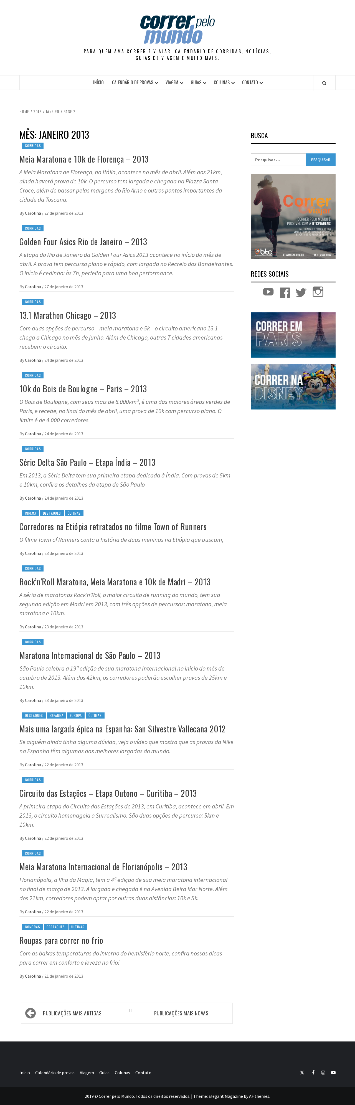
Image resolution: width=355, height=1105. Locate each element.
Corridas (33, 145)
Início (98, 82)
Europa (76, 715)
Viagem (172, 82)
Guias (196, 82)
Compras (32, 926)
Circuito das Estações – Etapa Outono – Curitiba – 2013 (108, 793)
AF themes (259, 1096)
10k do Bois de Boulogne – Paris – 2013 (83, 388)
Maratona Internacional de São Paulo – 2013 (89, 655)
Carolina (33, 213)
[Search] (324, 83)
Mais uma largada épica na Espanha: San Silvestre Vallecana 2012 (122, 728)
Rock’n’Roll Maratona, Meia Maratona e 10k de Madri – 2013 (115, 581)
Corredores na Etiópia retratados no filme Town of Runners (113, 526)
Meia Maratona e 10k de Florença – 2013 (84, 159)
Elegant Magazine (226, 1096)
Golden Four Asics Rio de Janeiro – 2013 (83, 241)
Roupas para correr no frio (61, 940)
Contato (250, 82)
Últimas (74, 513)
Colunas (222, 82)
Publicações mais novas (181, 1013)
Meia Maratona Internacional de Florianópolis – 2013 (103, 866)
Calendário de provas (132, 82)
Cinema (30, 513)
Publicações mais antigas (72, 1013)
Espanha (57, 715)
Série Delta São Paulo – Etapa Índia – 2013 (87, 462)
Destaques (52, 513)
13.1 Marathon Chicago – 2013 (67, 315)
